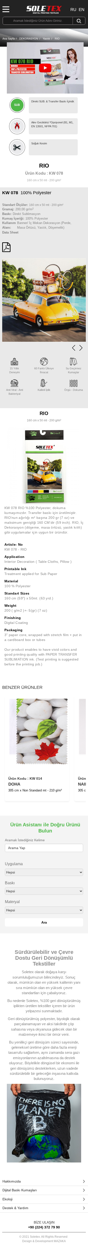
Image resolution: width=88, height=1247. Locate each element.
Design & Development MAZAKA (44, 1241)
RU (73, 9)
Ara (44, 922)
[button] (81, 348)
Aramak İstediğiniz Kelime (25, 840)
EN (81, 9)
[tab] (44, 1181)
